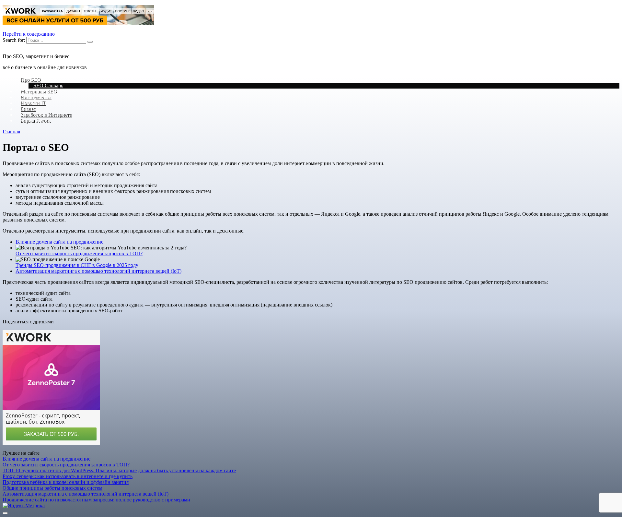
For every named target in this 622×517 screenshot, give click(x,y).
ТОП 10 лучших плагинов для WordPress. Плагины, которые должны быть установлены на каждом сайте (119, 470)
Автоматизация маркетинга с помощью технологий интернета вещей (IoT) (98, 271)
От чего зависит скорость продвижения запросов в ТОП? (79, 253)
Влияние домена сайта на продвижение (59, 242)
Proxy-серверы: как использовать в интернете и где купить (67, 476)
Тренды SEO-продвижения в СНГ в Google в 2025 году (77, 265)
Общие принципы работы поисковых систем (52, 488)
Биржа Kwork (35, 120)
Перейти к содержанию (29, 34)
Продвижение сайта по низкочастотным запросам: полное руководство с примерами (96, 499)
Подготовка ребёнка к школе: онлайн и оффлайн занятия (66, 482)
